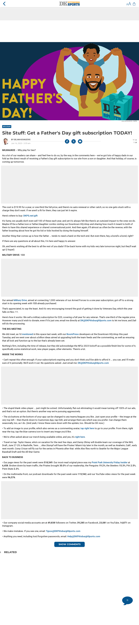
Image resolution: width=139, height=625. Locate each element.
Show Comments (69, 544)
